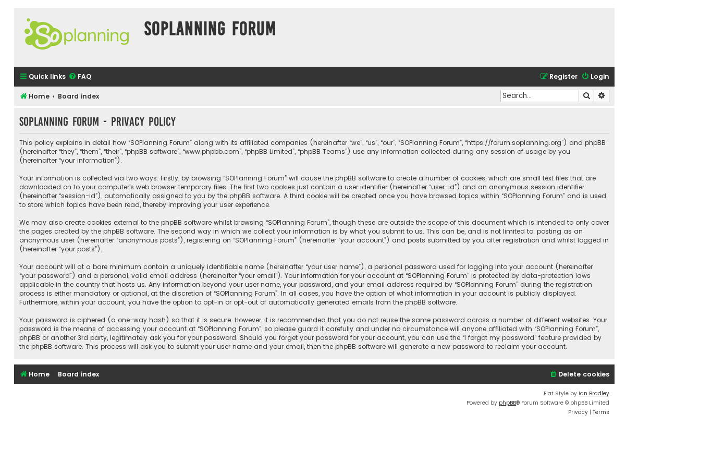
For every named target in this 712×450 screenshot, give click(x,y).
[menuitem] (79, 77)
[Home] (77, 37)
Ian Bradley (594, 393)
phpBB (507, 403)
